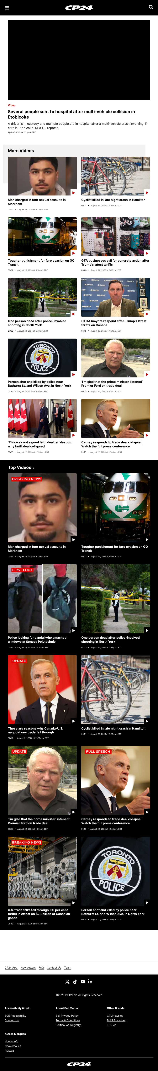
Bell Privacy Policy (67, 1015)
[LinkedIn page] (90, 981)
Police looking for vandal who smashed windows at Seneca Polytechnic (37, 639)
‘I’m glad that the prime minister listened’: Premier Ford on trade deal (112, 384)
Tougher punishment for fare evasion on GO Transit (41, 262)
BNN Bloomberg (117, 1020)
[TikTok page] (75, 981)
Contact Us (54, 967)
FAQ (41, 967)
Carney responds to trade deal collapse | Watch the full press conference (112, 444)
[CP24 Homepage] (79, 7)
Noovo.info (11, 1041)
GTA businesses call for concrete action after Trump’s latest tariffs (115, 262)
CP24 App (11, 967)
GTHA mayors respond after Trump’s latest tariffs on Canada (113, 323)
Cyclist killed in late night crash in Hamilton (113, 200)
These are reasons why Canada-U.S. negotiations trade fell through (35, 730)
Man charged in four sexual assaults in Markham (37, 202)
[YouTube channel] (83, 981)
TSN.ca (111, 1025)
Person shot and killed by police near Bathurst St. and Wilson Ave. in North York (39, 384)
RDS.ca (9, 1050)
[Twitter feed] (67, 981)
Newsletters (28, 967)
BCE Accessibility (15, 1015)
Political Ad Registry (68, 1025)
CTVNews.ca (115, 1015)
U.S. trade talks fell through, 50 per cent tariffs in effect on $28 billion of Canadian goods (39, 914)
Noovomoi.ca (13, 1046)
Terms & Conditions (68, 1020)
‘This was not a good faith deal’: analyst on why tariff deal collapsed (39, 444)
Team (67, 967)
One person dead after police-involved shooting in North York (37, 323)
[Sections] (7, 8)
